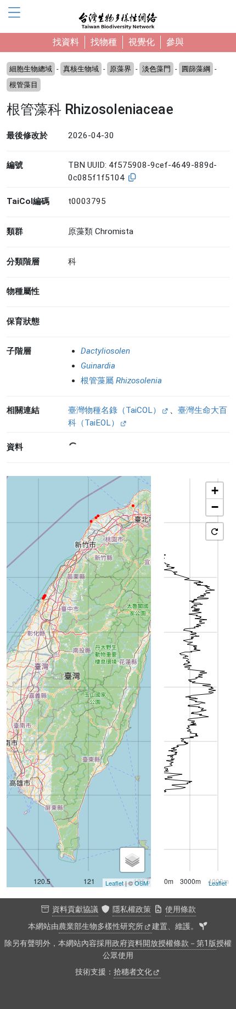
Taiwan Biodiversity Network (118, 16)
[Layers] (132, 860)
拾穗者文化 (133, 972)
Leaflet (114, 882)
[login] (203, 927)
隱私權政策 (132, 909)
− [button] (214, 507)
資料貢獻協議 (75, 909)
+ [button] (214, 490)
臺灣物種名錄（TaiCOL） (114, 410)
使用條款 (180, 909)
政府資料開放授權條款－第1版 (164, 943)
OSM (141, 882)
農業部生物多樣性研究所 (101, 926)
